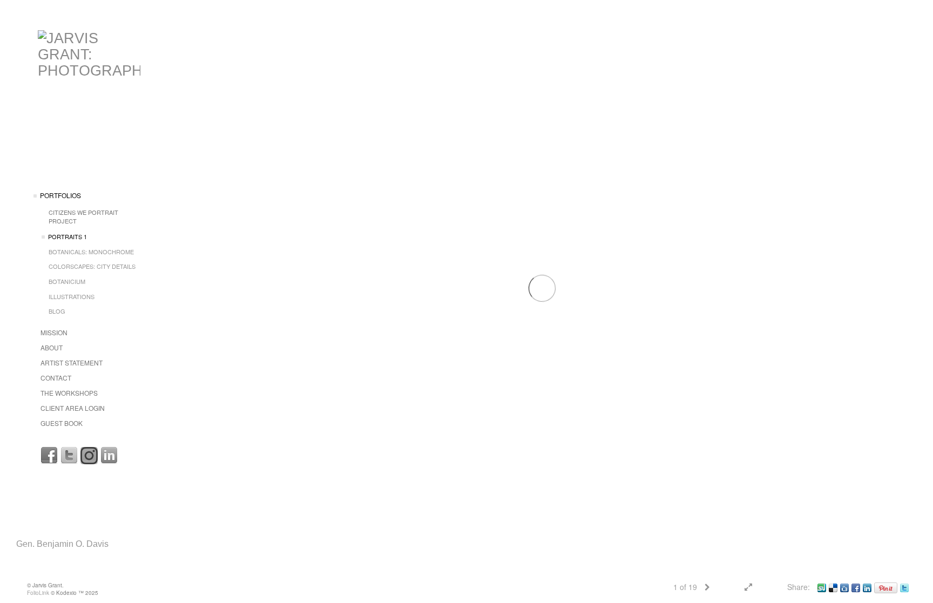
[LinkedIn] (109, 456)
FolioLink (38, 593)
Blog (57, 311)
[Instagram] (89, 456)
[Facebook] (49, 456)
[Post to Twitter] (904, 586)
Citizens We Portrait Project (83, 216)
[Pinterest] (885, 586)
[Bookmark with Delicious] (833, 586)
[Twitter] (69, 456)
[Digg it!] (844, 586)
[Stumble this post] (821, 586)
